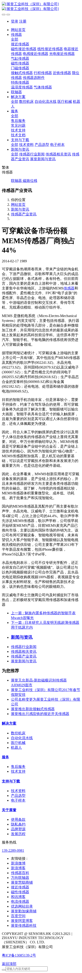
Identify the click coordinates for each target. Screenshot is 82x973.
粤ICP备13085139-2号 (19, 955)
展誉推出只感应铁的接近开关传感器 (40, 714)
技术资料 (18, 791)
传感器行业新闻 (23, 647)
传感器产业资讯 (23, 214)
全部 (14, 39)
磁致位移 (30, 181)
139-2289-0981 (13, 850)
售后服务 (18, 767)
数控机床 (18, 733)
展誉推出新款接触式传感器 (33, 709)
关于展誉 (9, 810)
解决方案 (9, 723)
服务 (5, 757)
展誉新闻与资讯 (23, 661)
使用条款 (18, 819)
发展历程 (18, 834)
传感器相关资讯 (23, 651)
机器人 (16, 747)
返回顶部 (9, 964)
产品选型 (18, 795)
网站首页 (18, 30)
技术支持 (18, 771)
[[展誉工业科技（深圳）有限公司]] (41, 6)
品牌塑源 (18, 829)
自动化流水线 (22, 738)
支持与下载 (11, 781)
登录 (14, 21)
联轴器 (17, 181)
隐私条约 (18, 824)
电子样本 (18, 800)
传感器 (69, 288)
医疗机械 (18, 743)
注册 (22, 21)
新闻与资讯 (20, 209)
